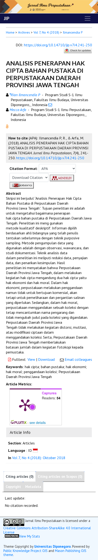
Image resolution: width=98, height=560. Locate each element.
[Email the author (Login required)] (50, 104)
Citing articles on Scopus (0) (60, 476)
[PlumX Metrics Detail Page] (25, 405)
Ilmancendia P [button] (73, 32)
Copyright (13, 486)
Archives (24, 32)
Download (46, 359)
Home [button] (10, 32)
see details (37, 422)
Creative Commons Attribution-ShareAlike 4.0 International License (47, 530)
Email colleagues (78, 359)
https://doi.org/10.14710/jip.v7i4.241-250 (58, 45)
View (31, 359)
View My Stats (29, 536)
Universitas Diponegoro (52, 546)
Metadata (33, 486)
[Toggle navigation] (87, 18)
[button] (7, 126)
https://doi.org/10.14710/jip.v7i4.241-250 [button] (50, 157)
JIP (6, 18)
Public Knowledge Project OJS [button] (25, 550)
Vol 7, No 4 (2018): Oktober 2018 (38, 457)
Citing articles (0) (20, 476)
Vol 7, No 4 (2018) (46, 32)
